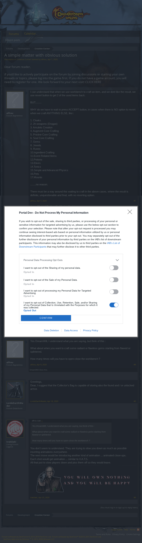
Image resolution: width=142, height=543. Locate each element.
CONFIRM (46, 318)
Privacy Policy (90, 330)
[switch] (113, 267)
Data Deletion (51, 330)
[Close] (131, 213)
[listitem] (71, 260)
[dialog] (71, 271)
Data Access (71, 330)
